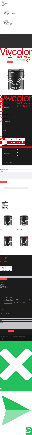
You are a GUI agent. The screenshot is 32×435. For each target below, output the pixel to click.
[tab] (17, 127)
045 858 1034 (2, 284)
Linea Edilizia (3, 206)
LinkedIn (3, 339)
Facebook (3, 338)
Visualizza (1, 230)
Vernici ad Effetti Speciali (5, 202)
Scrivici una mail (5, 118)
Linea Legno (3, 203)
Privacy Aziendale (26, 180)
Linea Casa (3, 204)
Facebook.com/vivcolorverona (6, 287)
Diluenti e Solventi (4, 125)
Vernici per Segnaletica (5, 201)
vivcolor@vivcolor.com (4, 286)
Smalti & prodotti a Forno (5, 205)
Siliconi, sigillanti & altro (5, 208)
